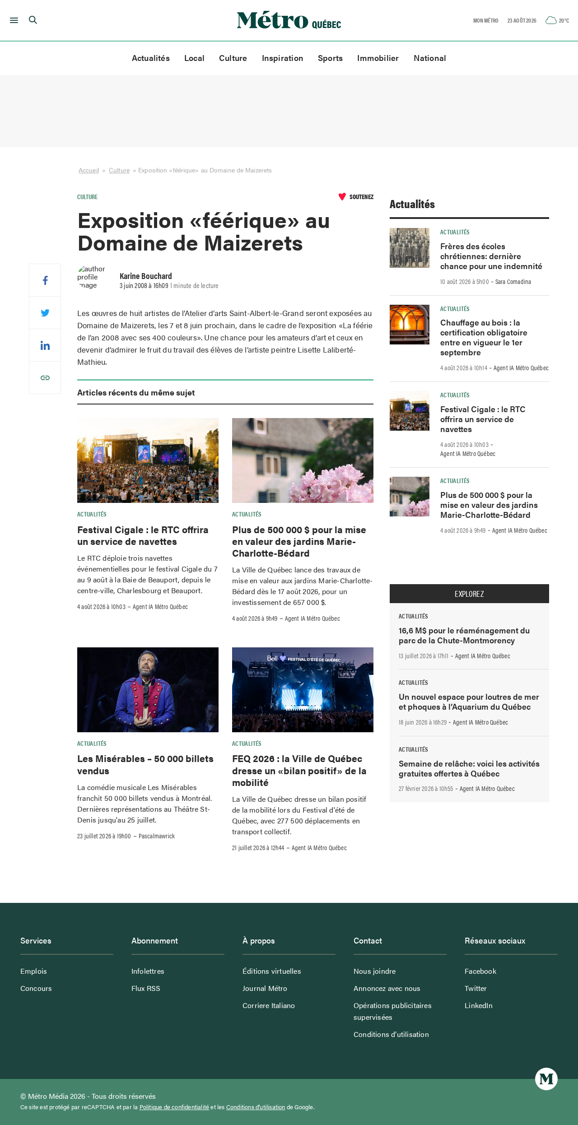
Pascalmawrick (157, 835)
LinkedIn (479, 1005)
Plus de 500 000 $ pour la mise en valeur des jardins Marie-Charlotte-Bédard (299, 541)
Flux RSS (146, 988)
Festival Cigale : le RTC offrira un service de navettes (143, 535)
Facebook (480, 971)
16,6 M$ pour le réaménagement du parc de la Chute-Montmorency (464, 635)
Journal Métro (265, 988)
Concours (36, 988)
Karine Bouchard (146, 275)
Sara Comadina (513, 281)
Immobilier (378, 57)
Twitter (476, 988)
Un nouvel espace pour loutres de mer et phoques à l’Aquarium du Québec (469, 701)
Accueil (89, 169)
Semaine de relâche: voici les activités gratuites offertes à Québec (469, 768)
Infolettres (147, 971)
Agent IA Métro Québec (160, 606)
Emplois (33, 971)
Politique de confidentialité (175, 1107)
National (430, 57)
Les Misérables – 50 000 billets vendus (145, 763)
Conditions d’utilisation (391, 1034)
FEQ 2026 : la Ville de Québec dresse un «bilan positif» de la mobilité (299, 770)
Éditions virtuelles (271, 971)
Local (194, 57)
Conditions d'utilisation (255, 1107)
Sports (330, 57)
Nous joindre (375, 971)
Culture (233, 57)
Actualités (151, 57)
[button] (12, 20)
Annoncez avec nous (387, 988)
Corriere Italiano (268, 1005)
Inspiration (282, 57)
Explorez (469, 594)
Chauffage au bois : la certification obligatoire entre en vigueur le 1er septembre (483, 337)
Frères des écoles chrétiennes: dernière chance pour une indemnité (491, 255)
